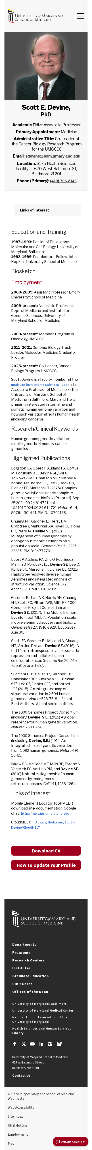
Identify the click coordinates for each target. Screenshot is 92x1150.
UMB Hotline (17, 1125)
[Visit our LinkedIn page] (41, 1044)
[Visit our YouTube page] (32, 1044)
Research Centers (28, 960)
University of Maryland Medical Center (42, 1010)
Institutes (21, 968)
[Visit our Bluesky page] (59, 1045)
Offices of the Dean (30, 991)
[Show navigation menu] (80, 16)
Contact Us (21, 1075)
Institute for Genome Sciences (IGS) (39, 384)
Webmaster (17, 1098)
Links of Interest (34, 210)
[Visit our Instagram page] (50, 1044)
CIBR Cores (22, 983)
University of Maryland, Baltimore (39, 1004)
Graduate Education (30, 976)
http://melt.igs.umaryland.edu (44, 813)
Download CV (46, 850)
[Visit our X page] (23, 1044)
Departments (24, 944)
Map (11, 1143)
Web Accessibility (21, 1107)
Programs (21, 952)
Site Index (15, 1116)
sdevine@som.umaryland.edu (52, 156)
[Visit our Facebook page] (14, 1044)
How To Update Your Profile (46, 865)
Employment (18, 1134)
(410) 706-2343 (63, 181)
